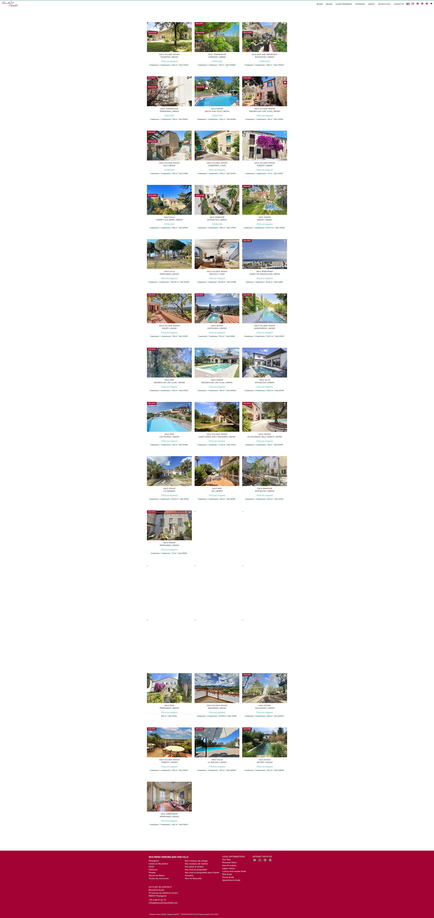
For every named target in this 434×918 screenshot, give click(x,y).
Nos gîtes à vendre (194, 866)
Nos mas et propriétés (196, 869)
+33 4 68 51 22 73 (157, 899)
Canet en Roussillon (158, 863)
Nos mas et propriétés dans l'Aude (202, 872)
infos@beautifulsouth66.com (163, 902)
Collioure (153, 869)
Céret (151, 866)
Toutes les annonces (159, 878)
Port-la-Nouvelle (193, 878)
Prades (152, 872)
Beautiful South (156, 890)
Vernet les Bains (157, 875)
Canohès (189, 875)
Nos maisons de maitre (196, 863)
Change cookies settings (157, 914)
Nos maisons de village (196, 860)
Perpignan (154, 860)
